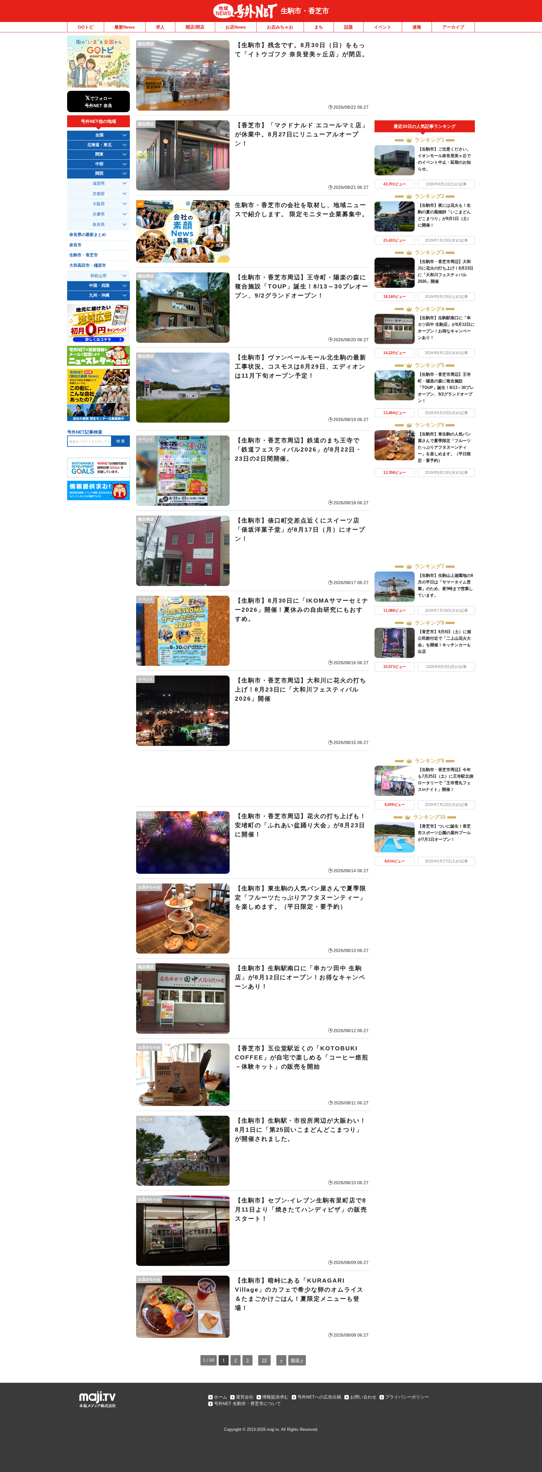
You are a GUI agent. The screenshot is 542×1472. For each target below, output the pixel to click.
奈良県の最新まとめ (87, 235)
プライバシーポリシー (407, 1396)
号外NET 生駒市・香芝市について (247, 1403)
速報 (416, 27)
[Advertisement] (253, 778)
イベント (382, 27)
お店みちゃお (280, 27)
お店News (236, 27)
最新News (124, 27)
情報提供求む (275, 1396)
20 (264, 1360)
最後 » (297, 1360)
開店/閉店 (195, 27)
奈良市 (75, 245)
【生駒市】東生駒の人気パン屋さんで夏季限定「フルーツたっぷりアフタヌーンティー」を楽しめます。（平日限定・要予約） (444, 447)
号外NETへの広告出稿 (319, 1396)
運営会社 (244, 1396)
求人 (160, 27)
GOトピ (85, 27)
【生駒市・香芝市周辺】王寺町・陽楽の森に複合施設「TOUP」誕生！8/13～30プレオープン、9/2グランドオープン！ (446, 387)
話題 (348, 27)
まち (318, 27)
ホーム (220, 1396)
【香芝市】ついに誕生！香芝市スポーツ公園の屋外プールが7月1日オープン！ (444, 833)
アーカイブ (453, 27)
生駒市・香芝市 (305, 11)
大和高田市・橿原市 (87, 265)
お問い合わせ (363, 1396)
